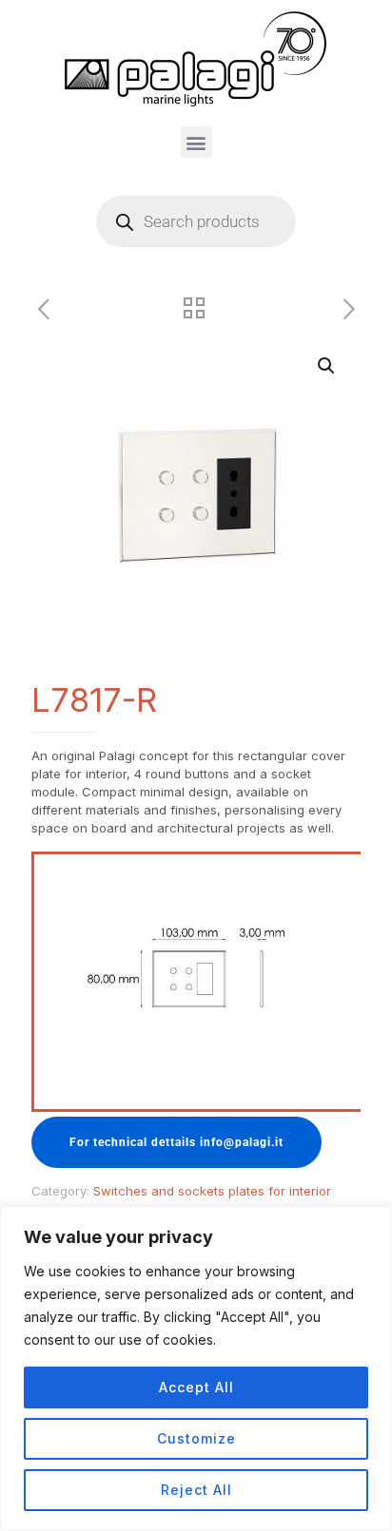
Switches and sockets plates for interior (212, 1190)
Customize (196, 1438)
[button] (196, 142)
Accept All (196, 1387)
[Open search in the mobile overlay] (196, 221)
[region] (196, 1368)
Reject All (196, 1490)
